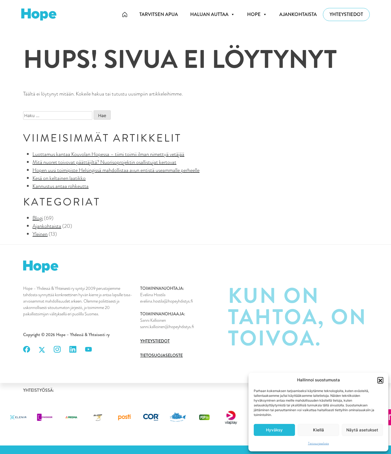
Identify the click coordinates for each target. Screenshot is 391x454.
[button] (380, 380)
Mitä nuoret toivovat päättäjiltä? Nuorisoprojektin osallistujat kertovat (104, 162)
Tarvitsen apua (158, 14)
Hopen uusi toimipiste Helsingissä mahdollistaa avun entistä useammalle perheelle (115, 170)
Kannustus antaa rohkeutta (60, 186)
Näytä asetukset (362, 429)
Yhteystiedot (346, 14)
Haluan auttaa (209, 14)
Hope (254, 14)
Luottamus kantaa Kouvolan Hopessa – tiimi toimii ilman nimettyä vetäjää (108, 154)
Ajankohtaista (298, 14)
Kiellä (318, 429)
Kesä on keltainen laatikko (59, 178)
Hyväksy (274, 429)
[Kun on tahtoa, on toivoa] (124, 14)
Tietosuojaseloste (318, 443)
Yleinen (40, 234)
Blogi (37, 218)
